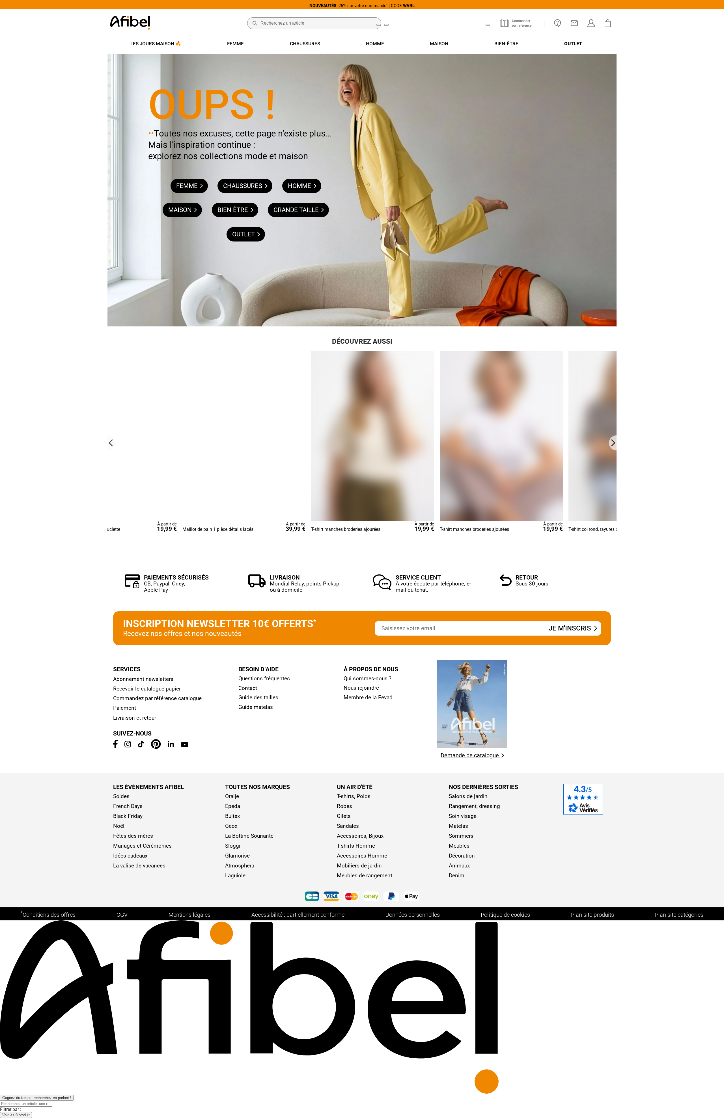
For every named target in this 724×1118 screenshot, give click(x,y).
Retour (527, 577)
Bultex (232, 816)
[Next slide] (613, 443)
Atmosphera (239, 865)
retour (149, 718)
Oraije (232, 796)
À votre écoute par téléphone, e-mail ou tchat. (433, 586)
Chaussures (243, 185)
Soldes (121, 796)
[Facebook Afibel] (115, 746)
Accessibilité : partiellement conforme (297, 914)
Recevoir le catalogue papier (147, 688)
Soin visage (463, 816)
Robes (344, 806)
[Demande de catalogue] (472, 746)
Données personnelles (412, 914)
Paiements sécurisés (176, 577)
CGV (122, 914)
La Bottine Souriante (249, 836)
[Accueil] (130, 23)
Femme (187, 185)
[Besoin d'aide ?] (557, 23)
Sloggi (232, 846)
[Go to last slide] (111, 443)
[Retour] (506, 584)
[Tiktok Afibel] (141, 745)
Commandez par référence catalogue (157, 698)
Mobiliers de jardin (359, 865)
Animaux (459, 865)
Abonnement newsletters (143, 679)
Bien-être (233, 209)
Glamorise (237, 855)
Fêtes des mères (133, 836)
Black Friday (128, 816)
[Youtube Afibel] (184, 745)
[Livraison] (257, 586)
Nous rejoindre (361, 688)
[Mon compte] (591, 23)
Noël (118, 826)
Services (127, 669)
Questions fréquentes (264, 678)
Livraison (285, 577)
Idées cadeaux (130, 855)
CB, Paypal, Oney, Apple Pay (164, 586)
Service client (418, 577)
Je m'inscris (571, 628)
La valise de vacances (139, 865)
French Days (128, 806)
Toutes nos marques (257, 787)
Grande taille (296, 209)
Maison (180, 209)
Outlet (244, 234)
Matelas (458, 826)
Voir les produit (16, 1115)
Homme (300, 185)
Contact (247, 688)
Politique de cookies (505, 914)
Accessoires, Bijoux (360, 836)
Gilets (344, 816)
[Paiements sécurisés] (132, 586)
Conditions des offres (48, 914)
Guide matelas (255, 707)
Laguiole (235, 875)
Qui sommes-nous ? (367, 678)
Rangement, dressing (474, 806)
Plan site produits (592, 914)
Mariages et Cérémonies (142, 846)
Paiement (124, 708)
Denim (456, 875)
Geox (231, 826)
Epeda (232, 806)
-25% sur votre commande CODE (362, 5)
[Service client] (382, 588)
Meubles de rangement (364, 875)
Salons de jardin (468, 796)
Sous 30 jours (532, 583)
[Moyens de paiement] (362, 897)
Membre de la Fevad (368, 697)
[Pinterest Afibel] (156, 747)
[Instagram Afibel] (127, 745)
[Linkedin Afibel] (171, 745)
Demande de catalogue (470, 755)
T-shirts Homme (356, 846)
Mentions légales (189, 914)
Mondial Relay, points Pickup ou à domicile (304, 586)
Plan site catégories (679, 914)
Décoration (462, 855)
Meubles (459, 846)
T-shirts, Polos (353, 796)
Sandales (348, 826)
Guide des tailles (258, 697)
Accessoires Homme (362, 855)
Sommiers (461, 836)
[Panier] (609, 23)
